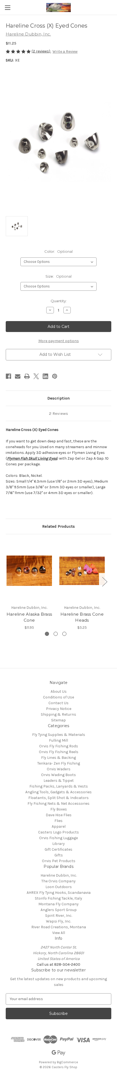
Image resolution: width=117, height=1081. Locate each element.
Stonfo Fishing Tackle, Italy (58, 898)
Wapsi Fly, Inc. (58, 921)
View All (58, 932)
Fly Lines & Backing (58, 757)
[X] (36, 376)
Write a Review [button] (65, 51)
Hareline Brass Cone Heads (82, 617)
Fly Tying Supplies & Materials (58, 734)
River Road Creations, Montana (58, 927)
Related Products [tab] (58, 526)
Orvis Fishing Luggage (58, 838)
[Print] (27, 376)
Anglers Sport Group (59, 909)
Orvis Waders (58, 769)
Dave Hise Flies (59, 815)
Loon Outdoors (58, 887)
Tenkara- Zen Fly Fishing (58, 763)
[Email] (17, 376)
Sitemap (58, 720)
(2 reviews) (41, 51)
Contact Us (58, 703)
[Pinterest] (54, 376)
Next (104, 581)
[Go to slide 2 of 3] (56, 634)
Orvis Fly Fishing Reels (58, 752)
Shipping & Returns (58, 714)
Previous (7, 581)
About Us (59, 691)
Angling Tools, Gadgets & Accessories (58, 792)
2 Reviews (58, 413)
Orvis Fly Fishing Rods (58, 746)
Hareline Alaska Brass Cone (29, 617)
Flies (58, 820)
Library (58, 843)
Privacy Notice (58, 708)
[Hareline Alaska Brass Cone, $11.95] (29, 571)
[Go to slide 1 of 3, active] (47, 634)
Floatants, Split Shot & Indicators (58, 797)
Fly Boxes (58, 809)
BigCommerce (67, 1062)
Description (58, 398)
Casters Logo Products (58, 832)
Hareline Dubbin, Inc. (59, 875)
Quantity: (59, 301)
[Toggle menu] (7, 7)
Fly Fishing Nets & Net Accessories (58, 803)
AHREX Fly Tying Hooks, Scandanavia (59, 892)
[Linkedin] (45, 376)
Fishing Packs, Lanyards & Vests (58, 786)
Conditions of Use (58, 697)
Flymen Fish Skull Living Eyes (32, 458)
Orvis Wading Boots (58, 774)
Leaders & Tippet (59, 780)
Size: (58, 276)
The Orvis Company (58, 881)
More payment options (58, 341)
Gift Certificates (58, 849)
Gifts (58, 855)
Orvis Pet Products (58, 861)
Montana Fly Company (58, 904)
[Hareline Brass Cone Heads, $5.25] (82, 571)
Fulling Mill (58, 740)
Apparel (59, 826)
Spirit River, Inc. (58, 915)
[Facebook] (8, 376)
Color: (58, 251)
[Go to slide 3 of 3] (64, 634)
